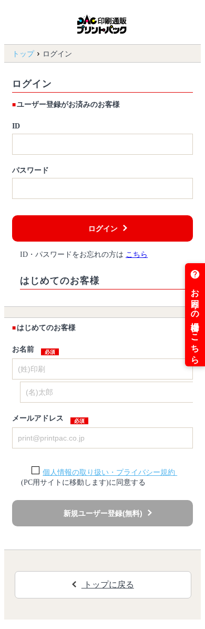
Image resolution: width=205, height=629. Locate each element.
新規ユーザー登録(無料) (103, 513)
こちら (137, 254)
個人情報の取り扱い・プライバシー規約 (110, 472)
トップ (23, 54)
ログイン (103, 228)
